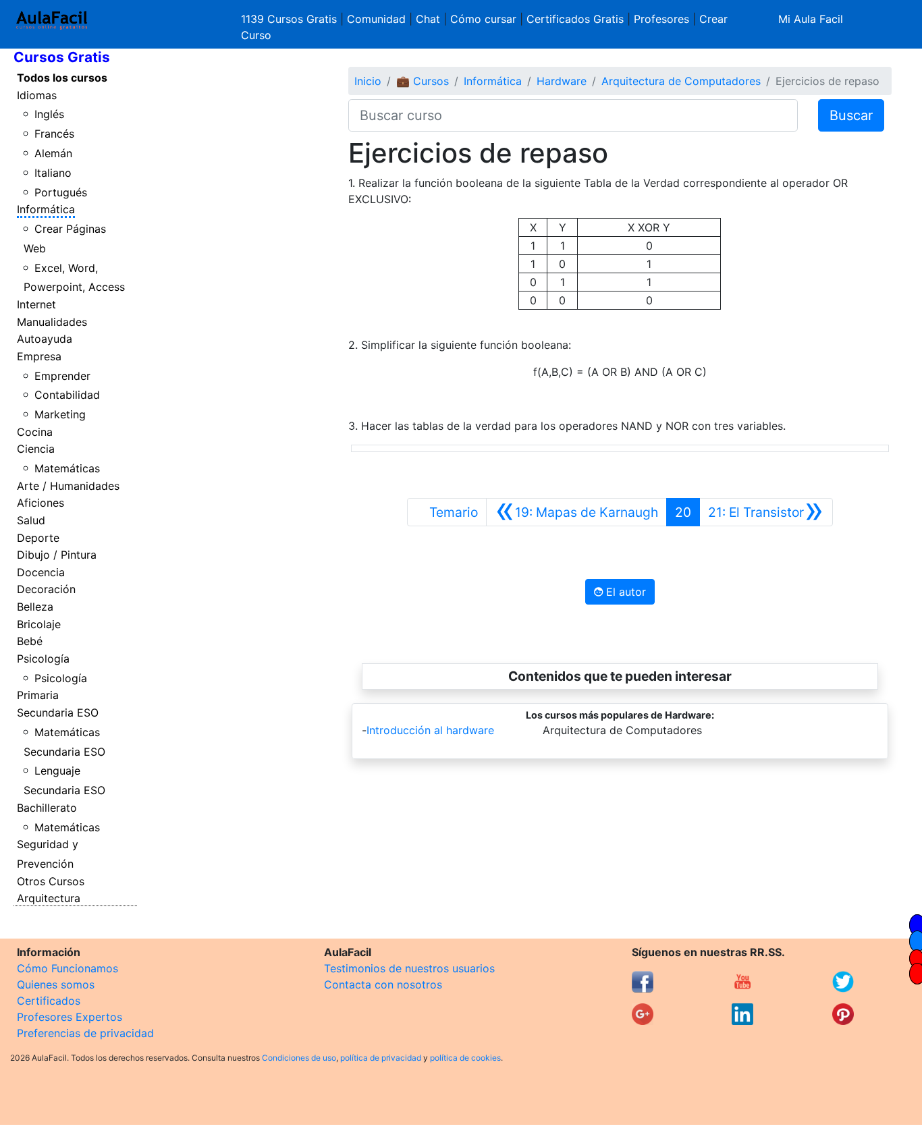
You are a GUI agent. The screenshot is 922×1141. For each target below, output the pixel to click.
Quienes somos (55, 984)
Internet (36, 304)
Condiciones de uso (299, 1058)
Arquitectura (48, 898)
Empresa (39, 356)
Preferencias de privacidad (85, 1033)
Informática (46, 209)
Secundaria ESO (58, 712)
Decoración (46, 589)
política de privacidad (380, 1058)
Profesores (661, 19)
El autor (624, 592)
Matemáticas (67, 468)
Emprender (62, 376)
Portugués (60, 192)
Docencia (41, 572)
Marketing (60, 414)
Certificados (48, 1000)
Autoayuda (44, 338)
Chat (428, 19)
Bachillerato (47, 807)
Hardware (562, 81)
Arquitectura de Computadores (681, 81)
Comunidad (376, 19)
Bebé (30, 641)
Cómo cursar (483, 19)
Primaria (38, 695)
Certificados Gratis (575, 19)
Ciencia (36, 448)
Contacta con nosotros (383, 984)
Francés (54, 133)
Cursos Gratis (61, 57)
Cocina (35, 432)
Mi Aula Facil (810, 19)
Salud (31, 520)
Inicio (367, 81)
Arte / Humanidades (68, 486)
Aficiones (40, 502)
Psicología (43, 658)
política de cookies (465, 1058)
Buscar (851, 115)
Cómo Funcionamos (67, 968)
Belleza (35, 606)
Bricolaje (39, 624)
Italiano (53, 172)
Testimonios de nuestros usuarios (409, 968)
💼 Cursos (422, 81)
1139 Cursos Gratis (290, 19)
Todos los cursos (62, 77)
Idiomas (37, 95)
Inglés (49, 114)
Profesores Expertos (69, 1017)
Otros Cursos (50, 881)
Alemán (53, 153)
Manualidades (52, 322)
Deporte (38, 538)
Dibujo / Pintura (57, 554)
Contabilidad (67, 394)
